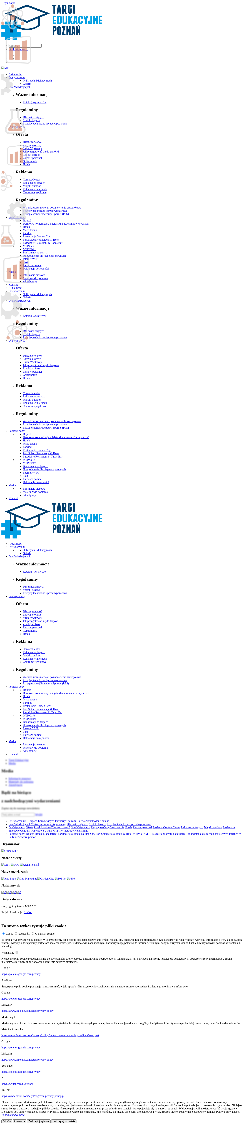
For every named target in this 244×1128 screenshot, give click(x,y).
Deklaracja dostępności (36, 482)
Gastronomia (30, 374)
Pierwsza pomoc (32, 479)
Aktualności (15, 543)
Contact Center (31, 393)
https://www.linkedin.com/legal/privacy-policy (27, 1010)
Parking (27, 446)
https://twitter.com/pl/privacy (17, 1083)
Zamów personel (32, 371)
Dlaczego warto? (32, 355)
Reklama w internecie (35, 402)
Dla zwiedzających (33, 586)
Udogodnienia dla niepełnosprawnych (44, 469)
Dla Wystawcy (17, 596)
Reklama (158, 827)
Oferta (29, 827)
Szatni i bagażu (31, 589)
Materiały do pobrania (35, 491)
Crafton (28, 912)
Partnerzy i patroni (65, 820)
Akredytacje (30, 495)
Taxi (25, 475)
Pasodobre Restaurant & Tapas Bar (42, 456)
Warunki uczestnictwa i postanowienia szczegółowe (52, 421)
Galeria (27, 553)
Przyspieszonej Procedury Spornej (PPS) (46, 427)
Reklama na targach (34, 396)
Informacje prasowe (34, 488)
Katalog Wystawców (34, 571)
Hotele (26, 378)
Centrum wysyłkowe (34, 406)
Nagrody (69, 830)
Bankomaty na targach (35, 466)
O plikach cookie (44, 933)
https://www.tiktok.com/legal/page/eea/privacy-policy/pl (32, 1095)
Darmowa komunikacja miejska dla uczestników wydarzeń (56, 437)
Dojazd (27, 434)
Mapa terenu (30, 443)
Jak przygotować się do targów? (41, 365)
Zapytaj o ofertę (32, 358)
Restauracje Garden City (37, 450)
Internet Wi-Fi (31, 472)
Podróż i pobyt (17, 430)
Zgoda (9, 933)
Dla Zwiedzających (20, 556)
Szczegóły (24, 933)
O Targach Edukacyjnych (37, 550)
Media (12, 485)
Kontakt (13, 498)
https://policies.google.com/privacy (21, 973)
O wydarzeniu (17, 546)
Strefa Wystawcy (32, 362)
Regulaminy (59, 824)
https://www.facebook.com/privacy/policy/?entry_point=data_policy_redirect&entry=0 (50, 1035)
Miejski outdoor (32, 399)
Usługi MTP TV (53, 830)
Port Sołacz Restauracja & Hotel (41, 453)
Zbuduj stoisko (31, 368)
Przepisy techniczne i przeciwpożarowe (45, 424)
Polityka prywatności (13, 1114)
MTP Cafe (29, 459)
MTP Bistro (29, 462)
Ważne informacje (41, 824)
